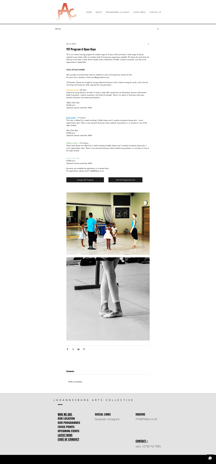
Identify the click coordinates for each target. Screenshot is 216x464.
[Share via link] (84, 349)
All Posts (58, 29)
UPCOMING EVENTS (68, 431)
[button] (158, 29)
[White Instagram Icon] (166, 15)
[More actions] (148, 43)
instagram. (113, 419)
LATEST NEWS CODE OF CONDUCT (68, 437)
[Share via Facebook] (67, 349)
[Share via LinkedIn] (78, 349)
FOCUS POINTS (66, 427)
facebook (100, 419)
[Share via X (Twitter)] (73, 349)
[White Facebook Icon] (166, 10)
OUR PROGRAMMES (69, 422)
